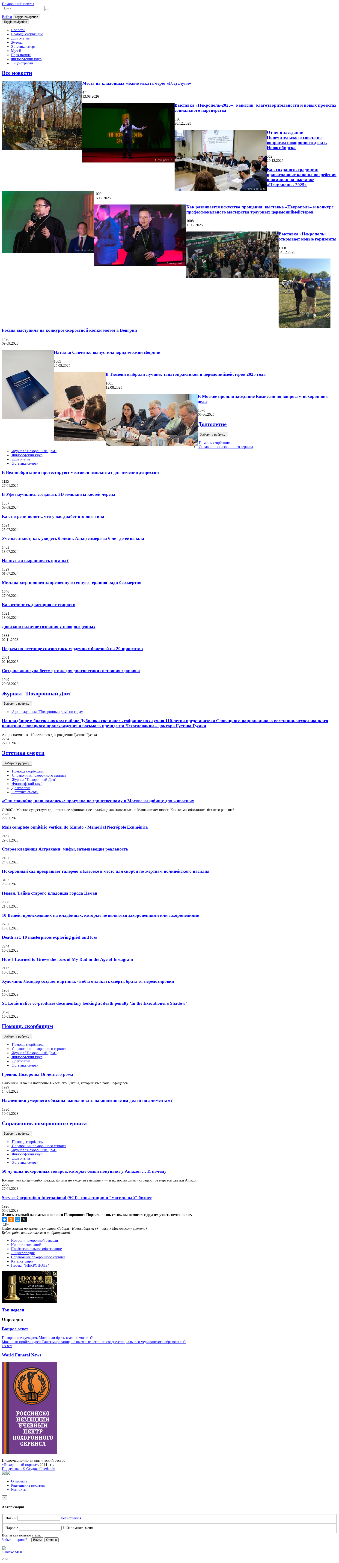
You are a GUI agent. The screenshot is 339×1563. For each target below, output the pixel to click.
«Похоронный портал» (20, 1465)
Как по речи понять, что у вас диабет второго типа (53, 516)
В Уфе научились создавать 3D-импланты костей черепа (58, 494)
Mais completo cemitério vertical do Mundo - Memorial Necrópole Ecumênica (75, 827)
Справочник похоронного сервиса (225, 447)
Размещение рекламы (28, 1485)
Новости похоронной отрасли (34, 1240)
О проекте (19, 1481)
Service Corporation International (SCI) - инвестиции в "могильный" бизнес (77, 1197)
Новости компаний (26, 1245)
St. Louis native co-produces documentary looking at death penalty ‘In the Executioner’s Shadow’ (94, 1003)
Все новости (17, 73)
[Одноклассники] (11, 1219)
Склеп (7, 1346)
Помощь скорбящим (27, 34)
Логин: (11, 1518)
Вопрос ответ (15, 1328)
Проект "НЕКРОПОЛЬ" (30, 1265)
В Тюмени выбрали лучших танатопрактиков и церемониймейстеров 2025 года (186, 374)
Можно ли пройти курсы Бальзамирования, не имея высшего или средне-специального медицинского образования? (94, 1342)
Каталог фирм (22, 1261)
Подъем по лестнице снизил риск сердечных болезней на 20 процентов (72, 648)
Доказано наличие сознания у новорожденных (48, 626)
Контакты (19, 1489)
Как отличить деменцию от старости (38, 604)
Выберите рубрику (213, 434)
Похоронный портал (18, 4)
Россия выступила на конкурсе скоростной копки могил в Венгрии (69, 330)
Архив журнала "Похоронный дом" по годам (47, 712)
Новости (18, 30)
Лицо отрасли (22, 63)
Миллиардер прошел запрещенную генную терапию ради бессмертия (71, 582)
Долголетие (20, 38)
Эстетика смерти (24, 46)
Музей (16, 51)
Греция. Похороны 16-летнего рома (37, 1074)
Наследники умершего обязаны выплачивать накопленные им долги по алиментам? (87, 1100)
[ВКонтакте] (4, 1219)
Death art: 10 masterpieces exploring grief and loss (49, 937)
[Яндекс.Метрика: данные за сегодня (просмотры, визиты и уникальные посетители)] (12, 1549)
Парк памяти (21, 55)
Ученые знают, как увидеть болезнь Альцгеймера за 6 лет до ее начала (73, 538)
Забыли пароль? (14, 1540)
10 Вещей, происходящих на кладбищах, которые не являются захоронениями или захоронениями (100, 915)
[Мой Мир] (17, 1219)
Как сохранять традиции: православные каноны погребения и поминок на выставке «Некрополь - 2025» (301, 177)
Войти (7, 17)
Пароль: (12, 1528)
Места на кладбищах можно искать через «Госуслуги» (136, 83)
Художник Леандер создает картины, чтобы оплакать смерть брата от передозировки (88, 981)
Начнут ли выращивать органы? (35, 560)
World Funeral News (21, 1355)
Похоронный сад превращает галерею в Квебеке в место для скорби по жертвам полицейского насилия (105, 871)
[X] (24, 1219)
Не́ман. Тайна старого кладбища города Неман (49, 893)
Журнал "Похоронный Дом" (33, 451)
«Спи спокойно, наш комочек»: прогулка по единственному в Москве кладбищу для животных (98, 800)
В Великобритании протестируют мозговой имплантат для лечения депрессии (80, 472)
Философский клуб (26, 59)
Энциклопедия (23, 1253)
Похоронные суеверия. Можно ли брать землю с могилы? (47, 1338)
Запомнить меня (80, 1528)
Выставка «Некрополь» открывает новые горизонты (307, 236)
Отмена (51, 1540)
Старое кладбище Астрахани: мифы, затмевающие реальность (65, 849)
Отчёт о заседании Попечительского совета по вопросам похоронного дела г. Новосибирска (297, 140)
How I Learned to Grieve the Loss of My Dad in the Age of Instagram (67, 959)
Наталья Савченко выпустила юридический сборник (107, 352)
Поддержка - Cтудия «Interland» (28, 1469)
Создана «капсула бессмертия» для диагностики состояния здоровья (71, 670)
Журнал (17, 42)
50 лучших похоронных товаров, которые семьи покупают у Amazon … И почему (84, 1171)
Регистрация (71, 1518)
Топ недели (13, 1310)
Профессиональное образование (36, 1249)
